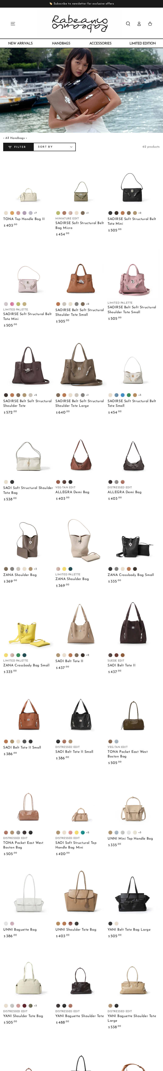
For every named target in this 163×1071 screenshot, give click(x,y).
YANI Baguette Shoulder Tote (79, 1016)
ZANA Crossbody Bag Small (131, 575)
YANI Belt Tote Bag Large (129, 929)
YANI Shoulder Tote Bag (23, 1016)
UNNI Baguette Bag (20, 929)
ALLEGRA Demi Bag (72, 492)
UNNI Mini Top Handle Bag (130, 838)
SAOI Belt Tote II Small (22, 747)
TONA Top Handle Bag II (24, 219)
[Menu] (12, 23)
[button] (127, 23)
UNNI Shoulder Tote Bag (75, 929)
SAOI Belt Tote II (69, 661)
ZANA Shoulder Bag (20, 575)
